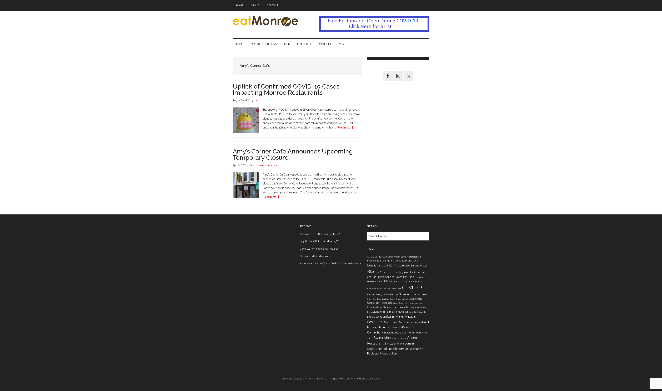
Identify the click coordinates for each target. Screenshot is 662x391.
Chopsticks (409, 281)
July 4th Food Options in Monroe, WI (319, 241)
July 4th (414, 308)
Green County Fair (400, 303)
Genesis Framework (360, 378)
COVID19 (371, 295)
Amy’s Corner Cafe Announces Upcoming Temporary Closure (293, 154)
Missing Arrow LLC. (317, 378)
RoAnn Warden (416, 332)
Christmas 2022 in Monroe (314, 256)
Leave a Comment (268, 165)
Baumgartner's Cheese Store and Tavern (398, 260)
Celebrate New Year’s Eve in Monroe (319, 248)
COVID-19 (413, 288)
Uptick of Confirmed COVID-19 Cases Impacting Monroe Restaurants (286, 89)
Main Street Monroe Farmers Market (406, 322)
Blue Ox (374, 271)
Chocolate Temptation (389, 281)
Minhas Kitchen (376, 327)
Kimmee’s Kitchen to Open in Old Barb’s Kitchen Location (330, 263)
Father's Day (392, 295)
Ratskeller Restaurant (395, 332)
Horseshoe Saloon (379, 307)
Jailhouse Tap (401, 307)
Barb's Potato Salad (409, 257)
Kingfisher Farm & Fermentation (391, 311)
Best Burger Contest (416, 265)
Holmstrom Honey (416, 303)
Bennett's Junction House (386, 265)
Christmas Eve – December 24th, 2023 (320, 234)
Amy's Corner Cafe (377, 256)
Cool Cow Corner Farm (392, 289)
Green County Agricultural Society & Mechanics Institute (391, 299)
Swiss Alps (382, 338)
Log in (376, 378)
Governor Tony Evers (413, 294)
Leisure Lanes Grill (377, 316)
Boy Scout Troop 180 (390, 272)
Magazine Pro (337, 378)
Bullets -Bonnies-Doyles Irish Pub (394, 277)
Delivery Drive (381, 295)
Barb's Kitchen (394, 257)
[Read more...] (345, 127)
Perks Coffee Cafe (394, 328)
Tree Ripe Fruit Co (398, 338)
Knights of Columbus (418, 312)
